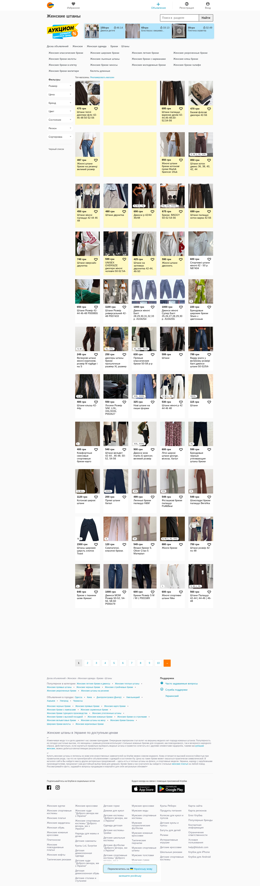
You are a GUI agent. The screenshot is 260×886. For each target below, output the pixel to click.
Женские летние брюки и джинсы (93, 683)
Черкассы (78, 701)
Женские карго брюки (115, 706)
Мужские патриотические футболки (141, 825)
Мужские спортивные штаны (144, 849)
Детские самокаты (85, 840)
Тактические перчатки (139, 841)
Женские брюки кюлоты (62, 58)
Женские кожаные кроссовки (57, 833)
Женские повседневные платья (55, 847)
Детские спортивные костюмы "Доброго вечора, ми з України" (115, 859)
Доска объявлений (57, 46)
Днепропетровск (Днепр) (109, 697)
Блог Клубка (195, 815)
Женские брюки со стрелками (132, 717)
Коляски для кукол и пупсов (171, 816)
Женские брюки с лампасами (61, 709)
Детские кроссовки (170, 847)
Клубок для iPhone (199, 852)
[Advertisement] (130, 103)
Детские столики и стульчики (85, 879)
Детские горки (111, 805)
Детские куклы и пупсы (169, 824)
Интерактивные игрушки (169, 841)
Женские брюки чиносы (104, 64)
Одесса (78, 697)
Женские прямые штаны (59, 687)
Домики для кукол (113, 810)
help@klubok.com (198, 847)
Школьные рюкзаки (171, 852)
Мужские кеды (140, 810)
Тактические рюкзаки (59, 859)
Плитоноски (53, 839)
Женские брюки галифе (187, 64)
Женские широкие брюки (104, 52)
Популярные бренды (200, 820)
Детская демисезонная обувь (87, 872)
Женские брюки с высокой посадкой (65, 717)
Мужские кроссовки (143, 805)
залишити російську (130, 875)
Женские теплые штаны (127, 683)
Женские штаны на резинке (95, 691)
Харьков (51, 701)
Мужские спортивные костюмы (144, 816)
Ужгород (64, 701)
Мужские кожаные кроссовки (142, 834)
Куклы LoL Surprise (86, 845)
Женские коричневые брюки (90, 724)
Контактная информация (196, 826)
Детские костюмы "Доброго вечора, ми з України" (115, 818)
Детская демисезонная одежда (83, 853)
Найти (206, 17)
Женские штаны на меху (93, 720)
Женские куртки (56, 805)
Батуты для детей (170, 830)
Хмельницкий (133, 697)
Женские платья (56, 818)
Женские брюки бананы (122, 720)
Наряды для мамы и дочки (87, 834)
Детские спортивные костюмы (172, 858)
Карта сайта (195, 805)
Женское (77, 46)
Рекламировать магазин (102, 77)
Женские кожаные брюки (100, 717)
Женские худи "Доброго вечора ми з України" (86, 813)
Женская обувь (55, 827)
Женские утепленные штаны (106, 713)
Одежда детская (112, 825)
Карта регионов (197, 810)
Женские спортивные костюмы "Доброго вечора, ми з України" (87, 824)
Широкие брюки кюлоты (59, 724)
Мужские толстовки (143, 855)
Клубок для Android (199, 856)
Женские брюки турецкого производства (67, 713)
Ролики (164, 835)
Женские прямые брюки (87, 706)
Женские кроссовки (86, 805)
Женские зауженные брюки (94, 709)
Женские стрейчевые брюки (119, 687)
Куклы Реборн (168, 805)
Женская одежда (96, 46)
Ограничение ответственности (197, 833)
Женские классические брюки (66, 52)
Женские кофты (56, 854)
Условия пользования (195, 841)
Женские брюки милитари (64, 70)
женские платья (180, 764)
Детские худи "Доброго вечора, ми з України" (87, 863)
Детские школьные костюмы (114, 839)
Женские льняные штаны (105, 58)
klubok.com (50, 5)
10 (158, 663)
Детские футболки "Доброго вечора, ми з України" (115, 848)
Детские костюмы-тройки (114, 831)
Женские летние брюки (145, 52)
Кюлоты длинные (100, 70)
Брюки (114, 46)
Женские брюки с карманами (149, 58)
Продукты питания (170, 810)
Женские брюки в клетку (63, 64)
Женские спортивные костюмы (59, 812)
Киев (89, 697)
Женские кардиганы (58, 822)
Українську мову (143, 868)
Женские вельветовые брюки (61, 720)
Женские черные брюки (88, 687)
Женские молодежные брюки (149, 64)
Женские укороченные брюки (190, 52)
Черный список (56, 149)
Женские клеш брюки (185, 58)
